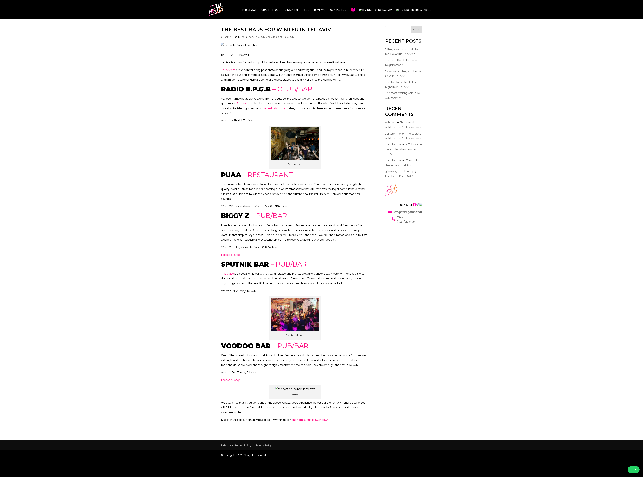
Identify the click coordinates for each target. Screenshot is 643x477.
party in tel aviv (257, 37)
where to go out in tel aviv (280, 37)
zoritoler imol (393, 133)
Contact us (338, 10)
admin (228, 37)
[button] (634, 469)
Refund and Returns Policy (236, 445)
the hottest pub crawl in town (310, 419)
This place (227, 273)
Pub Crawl (249, 10)
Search (416, 29)
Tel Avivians (228, 70)
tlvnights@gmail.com (407, 212)
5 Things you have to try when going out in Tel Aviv (403, 149)
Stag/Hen (291, 10)
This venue (243, 103)
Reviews (319, 10)
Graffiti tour (270, 10)
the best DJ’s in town (274, 108)
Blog (306, 10)
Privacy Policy (264, 445)
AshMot (390, 122)
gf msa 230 (392, 171)
